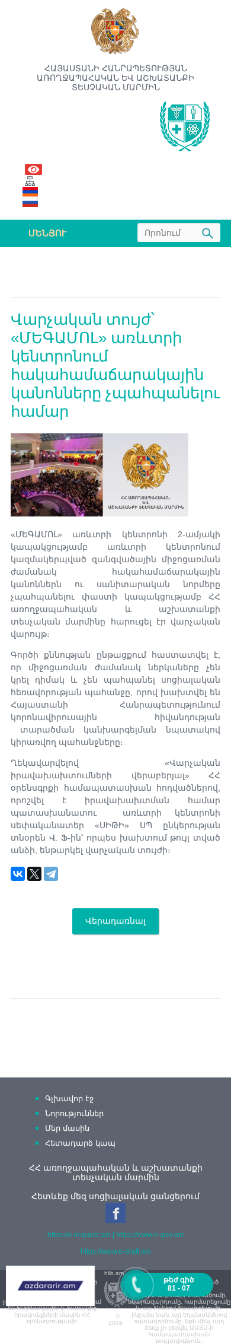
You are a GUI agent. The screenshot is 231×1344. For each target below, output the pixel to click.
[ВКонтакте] (18, 874)
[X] (34, 874)
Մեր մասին (67, 1128)
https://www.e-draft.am (116, 1251)
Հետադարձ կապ (80, 1143)
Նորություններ (74, 1113)
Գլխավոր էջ (69, 1098)
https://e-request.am (79, 1235)
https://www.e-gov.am (150, 1235)
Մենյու (47, 233)
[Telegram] (51, 874)
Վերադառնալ (115, 920)
